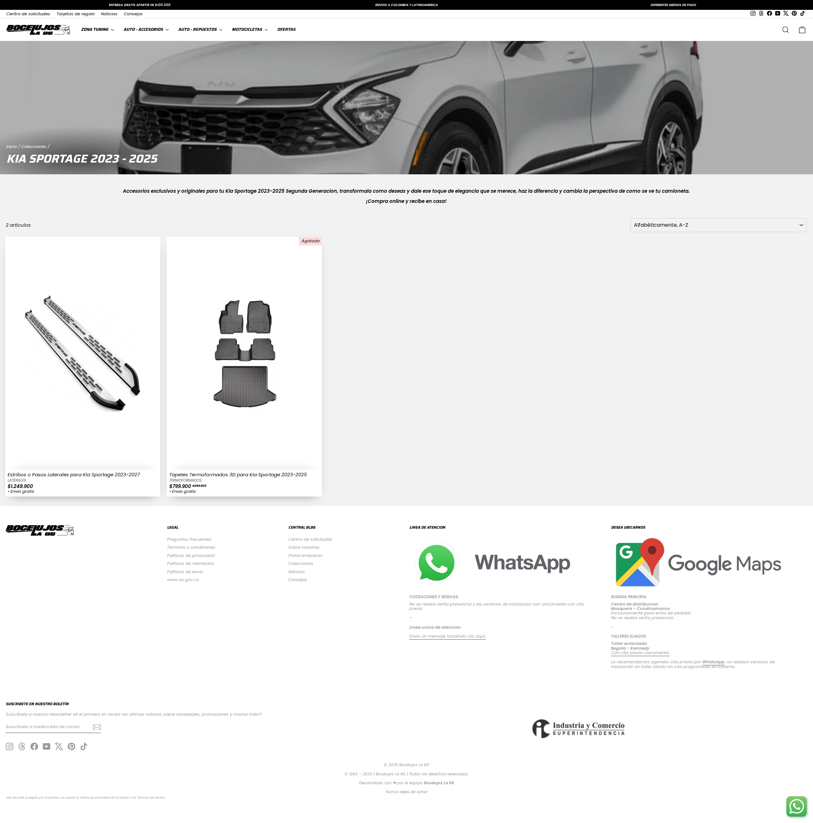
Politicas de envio (185, 572)
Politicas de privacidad (191, 555)
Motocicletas (247, 29)
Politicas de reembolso (190, 563)
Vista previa (83, 463)
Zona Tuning (95, 29)
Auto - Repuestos (198, 29)
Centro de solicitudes (28, 14)
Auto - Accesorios (144, 29)
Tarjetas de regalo (76, 14)
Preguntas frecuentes (189, 539)
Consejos (133, 14)
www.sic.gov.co (183, 580)
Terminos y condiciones (191, 547)
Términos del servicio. (151, 798)
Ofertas (286, 29)
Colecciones (33, 147)
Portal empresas (305, 555)
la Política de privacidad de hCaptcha (103, 798)
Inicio (11, 147)
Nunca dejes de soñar (406, 791)
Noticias (109, 14)
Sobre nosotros (303, 547)
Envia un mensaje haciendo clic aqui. (447, 636)
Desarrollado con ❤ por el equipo (406, 783)
